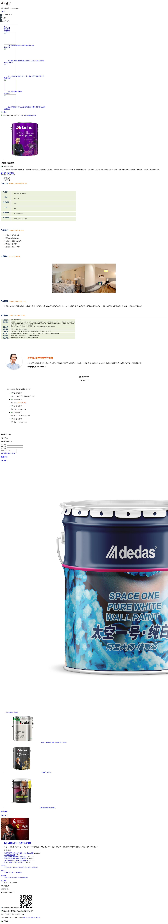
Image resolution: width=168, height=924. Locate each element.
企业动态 (10, 107)
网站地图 (35, 867)
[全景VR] (4, 112)
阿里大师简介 (8, 867)
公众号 (3, 11)
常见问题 (27, 107)
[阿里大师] (6, 4)
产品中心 (7, 32)
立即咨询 (4, 173)
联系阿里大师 (40, 76)
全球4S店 (7, 872)
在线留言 (10, 91)
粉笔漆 (26, 45)
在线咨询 (12, 453)
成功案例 (41, 61)
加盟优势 (10, 61)
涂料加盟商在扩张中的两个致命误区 (17, 843)
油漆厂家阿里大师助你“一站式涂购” (15, 857)
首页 (5, 26)
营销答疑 (25, 877)
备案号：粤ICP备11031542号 (31, 917)
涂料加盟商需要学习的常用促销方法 (15, 858)
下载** (20, 91)
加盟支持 (21, 61)
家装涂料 (21, 45)
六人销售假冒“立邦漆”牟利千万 (14, 862)
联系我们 (7, 109)
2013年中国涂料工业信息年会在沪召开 (16, 860)
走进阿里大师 (8, 62)
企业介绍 (10, 76)
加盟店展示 (34, 61)
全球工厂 (13, 872)
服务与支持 (7, 78)
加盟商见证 (27, 61)
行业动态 (21, 107)
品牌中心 (3, 865)
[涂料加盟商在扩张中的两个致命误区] (15, 840)
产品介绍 (7, 178)
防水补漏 (16, 45)
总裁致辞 (16, 76)
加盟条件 (16, 61)
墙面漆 (34, 115)
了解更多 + (4, 460)
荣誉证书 (21, 76)
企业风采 (33, 76)
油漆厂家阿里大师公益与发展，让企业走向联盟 (19, 853)
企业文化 (27, 76)
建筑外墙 (31, 45)
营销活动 (16, 107)
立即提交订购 (5, 453)
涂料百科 (33, 107)
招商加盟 (7, 47)
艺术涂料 (7, 28)
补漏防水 (7, 30)
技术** (15, 91)
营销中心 (3, 870)
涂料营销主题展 (41, 107)
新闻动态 (7, 93)
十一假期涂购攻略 (9, 855)
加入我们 (19, 872)
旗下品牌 (3, 881)
